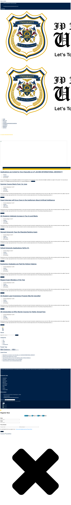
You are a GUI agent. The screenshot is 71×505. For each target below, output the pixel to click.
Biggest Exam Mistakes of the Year (12, 280)
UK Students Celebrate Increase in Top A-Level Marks (19, 216)
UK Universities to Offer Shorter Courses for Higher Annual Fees (22, 312)
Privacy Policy (5, 389)
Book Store (5, 385)
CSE (4, 189)
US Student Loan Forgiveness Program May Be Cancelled (20, 296)
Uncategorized (6, 176)
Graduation (5, 378)
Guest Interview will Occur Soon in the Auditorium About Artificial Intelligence (27, 200)
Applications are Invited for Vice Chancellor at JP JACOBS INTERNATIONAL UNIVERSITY (31, 172)
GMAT (6, 189)
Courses (4, 122)
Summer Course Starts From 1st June (13, 184)
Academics (5, 124)
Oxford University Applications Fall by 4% (14, 248)
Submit (2, 431)
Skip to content (3, 1)
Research (5, 126)
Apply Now (3, 8)
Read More (33, 181)
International (5, 383)
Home (4, 119)
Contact (4, 127)
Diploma (7, 349)
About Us (5, 120)
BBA (2, 349)
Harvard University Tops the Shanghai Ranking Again (18, 232)
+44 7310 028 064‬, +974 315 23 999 (9, 3)
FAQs (4, 386)
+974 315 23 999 (7, 396)
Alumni (4, 388)
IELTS (7, 205)
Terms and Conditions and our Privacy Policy (24, 429)
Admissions (5, 380)
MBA (14, 349)
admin (5, 174)
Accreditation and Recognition (10, 123)
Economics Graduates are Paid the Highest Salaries (18, 264)
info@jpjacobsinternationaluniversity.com (10, 6)
